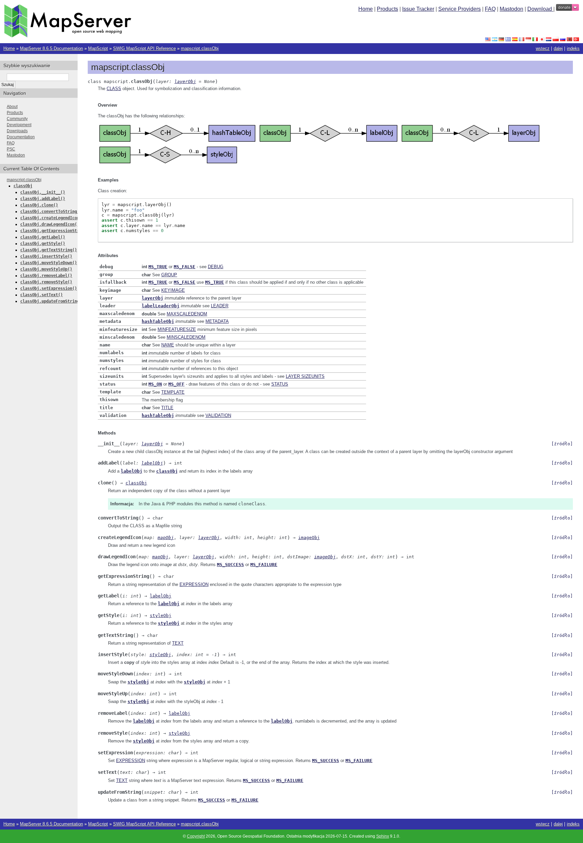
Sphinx (382, 836)
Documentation (21, 137)
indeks (573, 48)
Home (365, 9)
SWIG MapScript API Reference (144, 48)
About (12, 106)
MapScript (98, 48)
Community (17, 118)
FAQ (490, 9)
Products (387, 9)
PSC (11, 149)
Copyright (196, 836)
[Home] (67, 36)
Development (19, 124)
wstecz (543, 48)
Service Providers (459, 9)
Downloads (17, 131)
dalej (558, 48)
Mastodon (511, 9)
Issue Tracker (418, 9)
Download (540, 9)
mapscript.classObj (200, 48)
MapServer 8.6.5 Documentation (51, 48)
